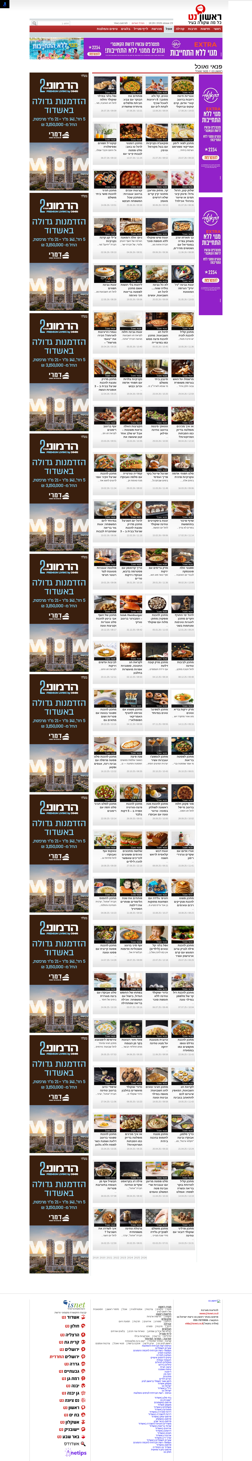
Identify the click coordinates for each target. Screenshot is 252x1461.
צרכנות (149, 1309)
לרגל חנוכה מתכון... (184, 669)
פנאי (169, 1309)
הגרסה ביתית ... (186, 150)
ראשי (217, 28)
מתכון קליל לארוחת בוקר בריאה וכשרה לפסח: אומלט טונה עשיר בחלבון (182, 1188)
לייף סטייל (141, 28)
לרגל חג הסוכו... (186, 810)
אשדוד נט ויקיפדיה (161, 1447)
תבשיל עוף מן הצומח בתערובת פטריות (106, 1185)
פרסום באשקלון (163, 1419)
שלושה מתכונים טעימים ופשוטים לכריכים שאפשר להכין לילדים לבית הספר (132, 858)
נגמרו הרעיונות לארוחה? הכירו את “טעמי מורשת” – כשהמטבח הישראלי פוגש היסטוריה (107, 342)
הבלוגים (166, 1328)
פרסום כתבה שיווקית (160, 1449)
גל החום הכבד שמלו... (105, 150)
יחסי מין (167, 1374)
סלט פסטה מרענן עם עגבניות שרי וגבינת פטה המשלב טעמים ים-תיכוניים (157, 1188)
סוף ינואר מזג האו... (158, 575)
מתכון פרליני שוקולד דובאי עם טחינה (183, 1232)
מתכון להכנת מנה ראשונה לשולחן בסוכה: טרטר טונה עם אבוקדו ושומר (157, 810)
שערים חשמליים (163, 1348)
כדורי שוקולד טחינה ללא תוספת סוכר (160, 996)
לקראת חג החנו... (107, 669)
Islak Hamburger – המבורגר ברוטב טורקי (131, 618)
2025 (137, 1257)
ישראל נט (166, 1386)
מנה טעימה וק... (134, 480)
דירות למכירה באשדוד (160, 1411)
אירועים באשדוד (163, 1428)
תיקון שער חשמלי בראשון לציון (156, 1381)
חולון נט (167, 1452)
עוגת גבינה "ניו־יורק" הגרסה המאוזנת (184, 288)
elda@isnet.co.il (194, 1323)
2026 (144, 1257)
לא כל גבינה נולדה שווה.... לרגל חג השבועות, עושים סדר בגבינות (158, 291)
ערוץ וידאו (149, 1343)
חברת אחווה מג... (159, 244)
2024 (130, 1257)
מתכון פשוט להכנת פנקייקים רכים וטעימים (184, 902)
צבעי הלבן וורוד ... (185, 386)
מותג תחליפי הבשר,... (131, 1046)
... (167, 153)
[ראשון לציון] (198, 25)
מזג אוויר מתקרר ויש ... (183, 716)
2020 (102, 1257)
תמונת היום (124, 1321)
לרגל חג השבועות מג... (105, 291)
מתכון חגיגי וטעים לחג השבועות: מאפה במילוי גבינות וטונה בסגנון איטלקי (157, 1094)
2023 (123, 1257)
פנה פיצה (136, 756)
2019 (95, 1257)
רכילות (168, 1321)
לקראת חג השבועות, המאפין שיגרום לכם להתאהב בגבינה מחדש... (183, 1094)
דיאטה (168, 1371)
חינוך (168, 1326)
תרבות (192, 28)
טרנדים (167, 1336)
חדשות (205, 28)
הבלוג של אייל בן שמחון (159, 1331)
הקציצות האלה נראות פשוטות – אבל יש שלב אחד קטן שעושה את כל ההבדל (131, 433)
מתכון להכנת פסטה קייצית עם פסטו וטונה (106, 949)
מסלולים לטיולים (163, 1362)
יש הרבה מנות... (186, 339)
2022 (116, 1257)
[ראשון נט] (214, 1300)
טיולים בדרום (164, 1364)
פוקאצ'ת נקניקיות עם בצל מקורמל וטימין (157, 147)
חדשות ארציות (154, 1316)
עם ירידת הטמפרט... (158, 669)
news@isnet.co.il (208, 1313)
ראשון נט (216, 71)
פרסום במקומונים (162, 1402)
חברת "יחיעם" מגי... (106, 244)
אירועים (147, 1321)
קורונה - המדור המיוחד (158, 1338)
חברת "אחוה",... (134, 1188)
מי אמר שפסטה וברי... (183, 763)
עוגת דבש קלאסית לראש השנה (159, 854)
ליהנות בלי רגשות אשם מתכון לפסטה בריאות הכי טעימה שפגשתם (131, 291)
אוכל (169, 28)
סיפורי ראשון (113, 1309)
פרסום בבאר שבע (162, 1421)
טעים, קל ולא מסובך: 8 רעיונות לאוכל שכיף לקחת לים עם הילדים (157, 103)
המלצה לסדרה (163, 1355)
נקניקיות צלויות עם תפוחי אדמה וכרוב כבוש (132, 382)
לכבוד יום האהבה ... (184, 575)
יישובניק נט (165, 1400)
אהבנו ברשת (134, 1343)
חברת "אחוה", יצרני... (105, 1094)
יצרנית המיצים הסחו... (157, 763)
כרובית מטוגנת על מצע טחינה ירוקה (158, 1043)
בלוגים (125, 28)
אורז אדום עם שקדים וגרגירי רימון (185, 854)
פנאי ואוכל (201, 71)
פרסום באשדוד (163, 1445)
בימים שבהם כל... (159, 480)
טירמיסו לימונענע (105, 1039)
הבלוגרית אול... (134, 952)
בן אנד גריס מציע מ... (157, 905)
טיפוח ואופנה (164, 1369)
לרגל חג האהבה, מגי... (105, 103)
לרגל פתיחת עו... (108, 858)
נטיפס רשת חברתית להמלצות (156, 1345)
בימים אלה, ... (187, 480)
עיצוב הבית (165, 1367)
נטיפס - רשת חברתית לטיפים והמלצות (152, 1393)
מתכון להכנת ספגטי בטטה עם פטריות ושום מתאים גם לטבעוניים (106, 716)
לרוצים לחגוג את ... (107, 480)
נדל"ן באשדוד (164, 1388)
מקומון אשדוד (164, 1383)
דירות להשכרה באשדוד (159, 1414)
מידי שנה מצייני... (159, 1235)
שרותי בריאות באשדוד (160, 1426)
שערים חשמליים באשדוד (159, 1440)
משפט (168, 1316)
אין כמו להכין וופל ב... (157, 952)
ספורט (158, 1321)
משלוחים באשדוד (162, 1407)
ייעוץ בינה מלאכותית (135, 1341)
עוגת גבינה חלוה (132, 331)
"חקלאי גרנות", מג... (184, 1141)
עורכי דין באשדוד (163, 1437)
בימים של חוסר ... (107, 999)
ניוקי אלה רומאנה (131, 237)
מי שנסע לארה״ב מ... (157, 386)
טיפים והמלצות (107, 28)
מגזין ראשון (164, 1306)
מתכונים (167, 1376)
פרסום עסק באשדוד (161, 1416)
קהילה (180, 28)
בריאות (156, 1336)
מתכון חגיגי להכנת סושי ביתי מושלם (106, 194)
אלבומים (166, 1318)
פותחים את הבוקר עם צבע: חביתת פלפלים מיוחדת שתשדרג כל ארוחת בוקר (132, 103)
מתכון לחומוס (107, 898)
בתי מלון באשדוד (163, 1397)
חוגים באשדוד (164, 1433)
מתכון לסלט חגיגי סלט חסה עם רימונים (105, 807)
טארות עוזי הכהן (137, 1331)
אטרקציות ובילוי (142, 1336)
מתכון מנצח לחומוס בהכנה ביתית (159, 1137)
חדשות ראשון (163, 1314)
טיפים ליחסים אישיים (160, 1357)
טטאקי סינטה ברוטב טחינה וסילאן (159, 430)
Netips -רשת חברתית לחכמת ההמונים (152, 1350)
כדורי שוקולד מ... (134, 1094)
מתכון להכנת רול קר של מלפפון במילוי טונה (183, 996)
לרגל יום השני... (108, 1235)
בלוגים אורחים (118, 1331)
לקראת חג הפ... (108, 433)
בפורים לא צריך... (185, 527)
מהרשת (157, 28)
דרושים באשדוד (163, 1430)
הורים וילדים (165, 1378)
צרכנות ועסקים (102, 1343)
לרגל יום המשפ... (160, 527)
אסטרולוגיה (136, 1309)
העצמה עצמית (163, 1360)
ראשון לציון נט (164, 1343)
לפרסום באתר (121, 23)
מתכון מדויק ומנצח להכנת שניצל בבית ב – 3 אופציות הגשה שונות (105, 386)
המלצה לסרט (164, 1352)
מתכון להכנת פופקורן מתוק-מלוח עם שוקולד (158, 618)
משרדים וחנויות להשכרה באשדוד (154, 1423)
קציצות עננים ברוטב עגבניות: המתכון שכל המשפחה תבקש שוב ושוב (132, 197)
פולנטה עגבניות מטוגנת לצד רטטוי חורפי (106, 571)
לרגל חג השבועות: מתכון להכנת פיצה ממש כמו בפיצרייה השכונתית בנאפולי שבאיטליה (157, 342)
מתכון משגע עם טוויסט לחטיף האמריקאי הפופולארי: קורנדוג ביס (132, 716)
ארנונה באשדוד (163, 1435)
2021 (109, 1257)
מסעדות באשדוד (163, 1409)
